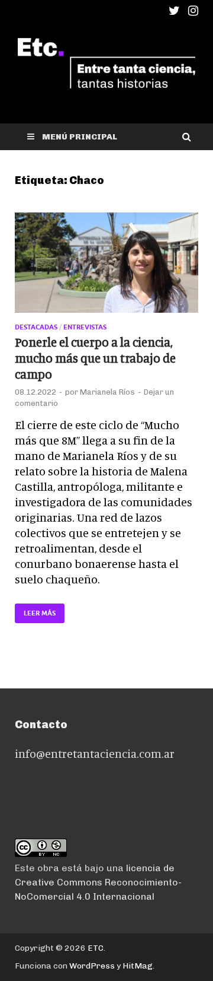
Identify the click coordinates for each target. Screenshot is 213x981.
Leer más (35, 610)
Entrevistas (84, 327)
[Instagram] (193, 11)
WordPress (92, 966)
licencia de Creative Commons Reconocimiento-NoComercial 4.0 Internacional (98, 882)
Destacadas (36, 327)
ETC (96, 948)
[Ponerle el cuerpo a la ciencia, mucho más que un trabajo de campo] (106, 267)
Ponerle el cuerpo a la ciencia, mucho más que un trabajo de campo (95, 358)
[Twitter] (174, 11)
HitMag (137, 966)
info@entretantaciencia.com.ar (95, 753)
